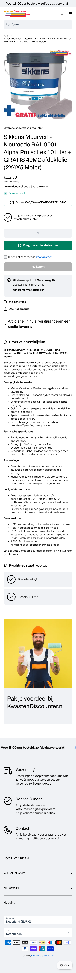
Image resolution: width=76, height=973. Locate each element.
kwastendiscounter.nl (42, 955)
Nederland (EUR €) (18, 921)
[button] (62, 13)
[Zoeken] (7, 24)
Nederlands (14, 934)
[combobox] (38, 24)
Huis (6, 35)
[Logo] (17, 13)
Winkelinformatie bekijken (28, 289)
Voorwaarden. (44, 257)
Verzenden (10, 186)
